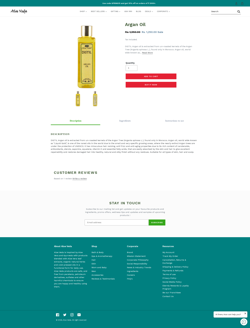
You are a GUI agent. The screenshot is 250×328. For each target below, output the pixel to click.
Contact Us (168, 296)
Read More (147, 52)
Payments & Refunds (172, 270)
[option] (126, 3)
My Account (168, 252)
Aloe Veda (67, 320)
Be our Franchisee (171, 292)
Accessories (97, 275)
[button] (75, 121)
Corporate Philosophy (137, 260)
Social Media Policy (172, 282)
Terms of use (169, 274)
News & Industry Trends (139, 267)
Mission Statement (136, 256)
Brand (130, 252)
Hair (94, 260)
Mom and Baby (99, 267)
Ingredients (132, 271)
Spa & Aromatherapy (102, 256)
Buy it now (151, 85)
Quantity (130, 63)
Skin (94, 263)
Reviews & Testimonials (103, 279)
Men (94, 271)
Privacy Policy (169, 278)
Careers (131, 275)
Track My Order (170, 256)
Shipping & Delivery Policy (175, 267)
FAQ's (130, 279)
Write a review (79, 178)
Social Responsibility (137, 263)
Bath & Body (98, 252)
